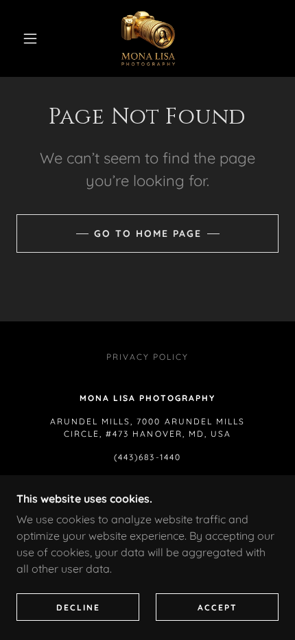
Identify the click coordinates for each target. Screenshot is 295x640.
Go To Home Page (148, 233)
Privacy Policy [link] (147, 357)
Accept (217, 607)
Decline (78, 607)
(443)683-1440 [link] (147, 457)
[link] (148, 38)
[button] (30, 38)
